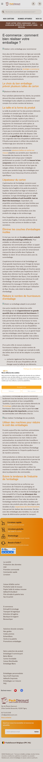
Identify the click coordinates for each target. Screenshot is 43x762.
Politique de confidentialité (32, 369)
